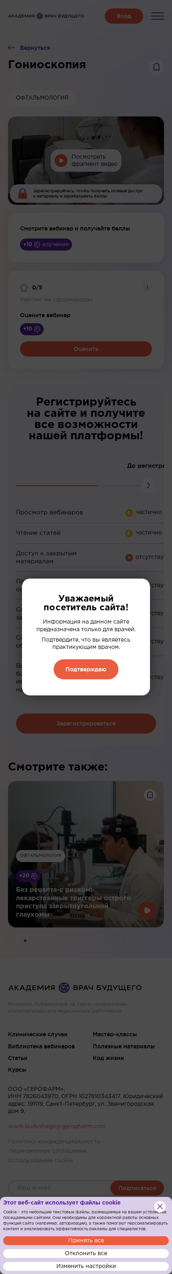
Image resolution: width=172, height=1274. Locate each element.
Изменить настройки (86, 1266)
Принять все (86, 1240)
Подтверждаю (86, 669)
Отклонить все (86, 1253)
